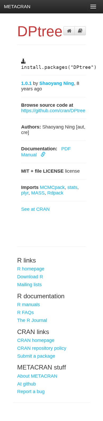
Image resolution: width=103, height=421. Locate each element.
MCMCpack (52, 187)
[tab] (69, 30)
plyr (25, 193)
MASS (38, 193)
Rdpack (55, 193)
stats (72, 187)
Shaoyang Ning (56, 83)
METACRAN (17, 6)
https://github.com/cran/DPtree (53, 110)
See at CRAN (35, 209)
